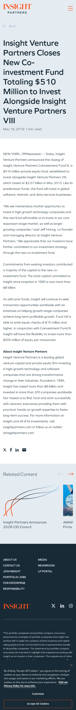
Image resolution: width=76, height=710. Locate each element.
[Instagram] (71, 606)
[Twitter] (53, 606)
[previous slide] (62, 474)
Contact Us (11, 565)
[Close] (71, 665)
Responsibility (14, 588)
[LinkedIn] (62, 606)
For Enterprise (14, 583)
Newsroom (46, 565)
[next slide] (69, 474)
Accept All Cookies (38, 703)
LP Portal (45, 571)
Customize (38, 693)
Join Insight (11, 571)
